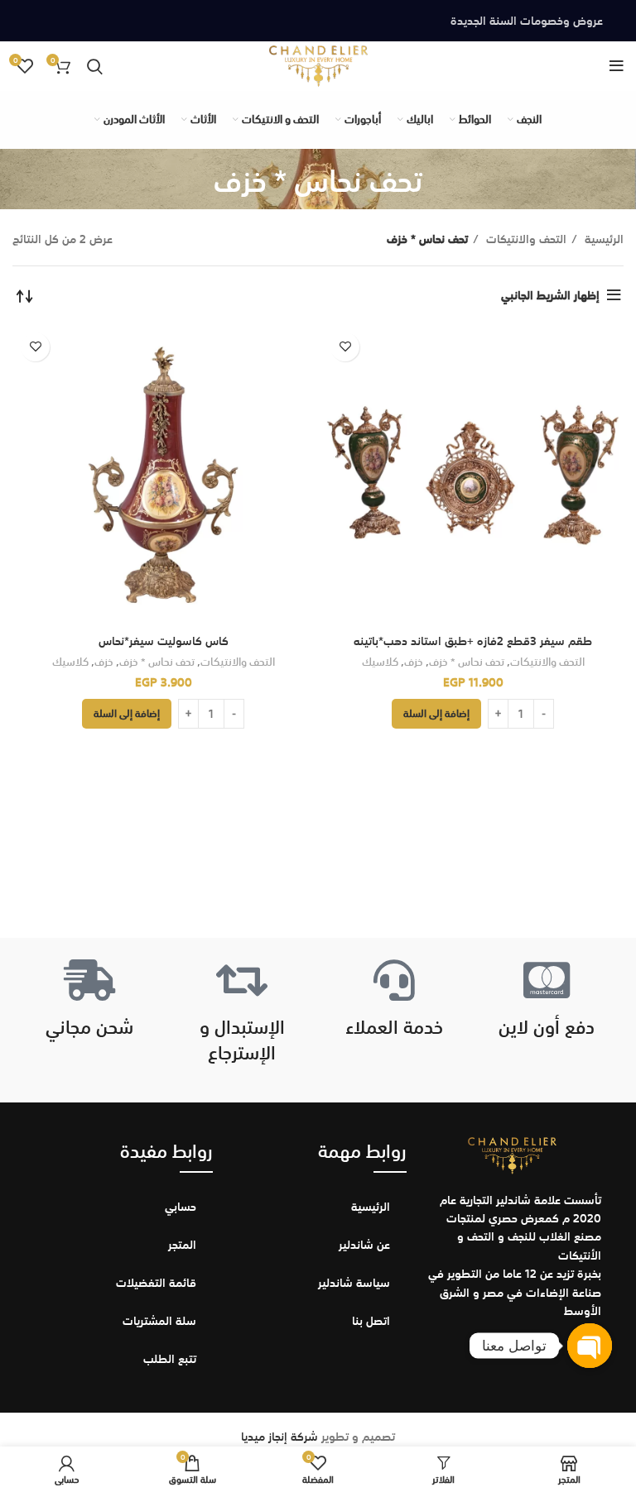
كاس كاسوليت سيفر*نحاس (164, 641)
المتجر (182, 1244)
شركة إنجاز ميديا (279, 1436)
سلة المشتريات (159, 1320)
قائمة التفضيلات (156, 1282)
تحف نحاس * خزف (466, 662)
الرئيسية (602, 239)
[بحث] (95, 66)
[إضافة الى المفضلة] (344, 346)
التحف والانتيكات (524, 239)
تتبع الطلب (169, 1358)
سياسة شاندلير (354, 1282)
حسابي (180, 1206)
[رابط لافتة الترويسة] (318, 20)
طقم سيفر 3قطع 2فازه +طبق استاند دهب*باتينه (473, 641)
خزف (413, 662)
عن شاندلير (364, 1244)
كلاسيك (380, 662)
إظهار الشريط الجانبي (550, 295)
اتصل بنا (371, 1320)
